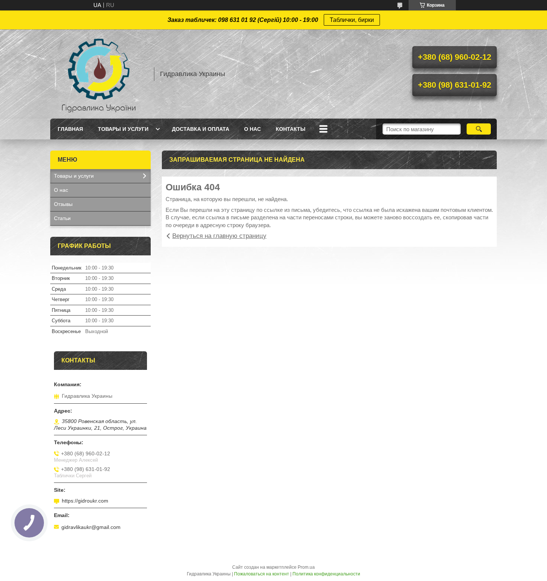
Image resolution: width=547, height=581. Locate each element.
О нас (252, 129)
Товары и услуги (123, 129)
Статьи (62, 218)
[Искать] (479, 129)
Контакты (291, 129)
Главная (70, 129)
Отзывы (63, 204)
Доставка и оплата (200, 129)
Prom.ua (306, 567)
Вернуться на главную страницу (219, 235)
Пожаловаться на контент (261, 574)
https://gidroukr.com (85, 501)
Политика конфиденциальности (326, 574)
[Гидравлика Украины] (98, 74)
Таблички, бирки (352, 20)
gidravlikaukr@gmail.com (91, 527)
